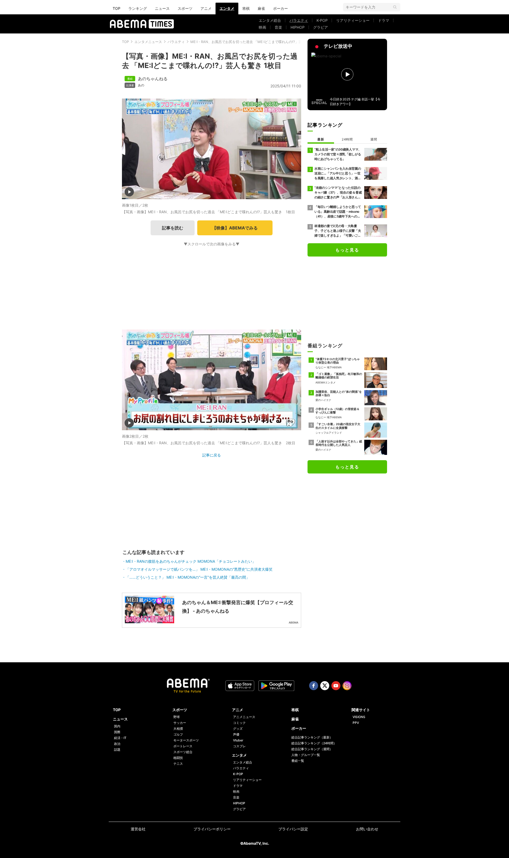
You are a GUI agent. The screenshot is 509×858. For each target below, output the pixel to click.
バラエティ (298, 20)
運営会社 (138, 829)
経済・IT (120, 738)
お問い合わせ (367, 829)
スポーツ (185, 8)
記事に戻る (211, 455)
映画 (262, 27)
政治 (117, 744)
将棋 (246, 8)
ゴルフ (178, 734)
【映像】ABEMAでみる (235, 227)
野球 (176, 717)
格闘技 (178, 758)
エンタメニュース (148, 42)
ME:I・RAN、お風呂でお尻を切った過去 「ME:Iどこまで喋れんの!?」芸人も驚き (253, 42)
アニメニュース (244, 717)
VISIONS (359, 717)
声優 (236, 734)
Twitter (324, 685)
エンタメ (227, 8)
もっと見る (347, 250)
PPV (356, 723)
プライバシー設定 (293, 829)
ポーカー (280, 8)
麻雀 (261, 8)
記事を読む (172, 227)
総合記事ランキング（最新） (312, 737)
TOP (116, 8)
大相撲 (178, 729)
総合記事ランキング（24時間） (314, 743)
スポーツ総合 (182, 752)
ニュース (162, 8)
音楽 (278, 27)
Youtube (335, 685)
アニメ (206, 8)
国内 (117, 726)
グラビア (320, 27)
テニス (178, 764)
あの (141, 85)
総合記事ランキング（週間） (312, 749)
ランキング (137, 8)
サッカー (179, 723)
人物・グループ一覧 (305, 755)
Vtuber (238, 740)
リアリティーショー (353, 20)
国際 (117, 732)
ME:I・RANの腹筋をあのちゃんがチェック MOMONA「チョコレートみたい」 (191, 561)
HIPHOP (298, 27)
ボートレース (182, 746)
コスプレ (239, 746)
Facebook (313, 685)
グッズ (238, 729)
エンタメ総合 (270, 20)
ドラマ (383, 20)
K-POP (322, 20)
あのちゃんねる (153, 78)
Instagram (347, 685)
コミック (239, 723)
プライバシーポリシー (212, 829)
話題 (117, 750)
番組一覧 (297, 761)
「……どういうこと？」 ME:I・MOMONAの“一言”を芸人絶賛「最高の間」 (188, 577)
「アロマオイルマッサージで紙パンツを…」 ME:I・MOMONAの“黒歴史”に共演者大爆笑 (199, 569)
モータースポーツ (186, 740)
